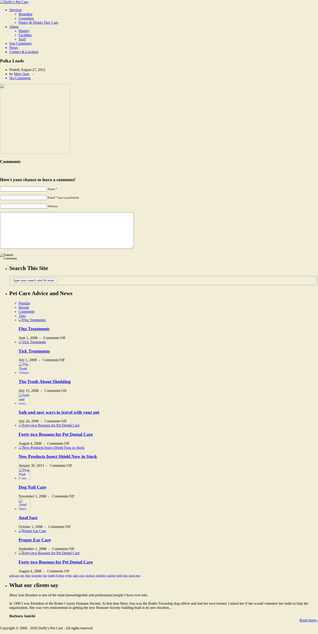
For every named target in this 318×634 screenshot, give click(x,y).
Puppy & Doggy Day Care (38, 22)
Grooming (26, 18)
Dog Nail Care (32, 487)
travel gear (134, 575)
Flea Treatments (34, 328)
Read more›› (309, 620)
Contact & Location (23, 52)
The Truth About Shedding (45, 381)
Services (15, 10)
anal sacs (14, 575)
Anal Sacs (28, 517)
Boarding (25, 14)
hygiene (60, 575)
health (51, 575)
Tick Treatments (34, 351)
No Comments (20, 78)
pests (82, 575)
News (13, 48)
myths (68, 575)
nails (75, 575)
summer (111, 575)
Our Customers (20, 43)
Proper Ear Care (35, 539)
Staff (22, 39)
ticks (125, 575)
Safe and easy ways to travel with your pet (59, 412)
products (90, 575)
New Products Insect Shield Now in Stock (58, 456)
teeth (119, 575)
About (14, 27)
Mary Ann (21, 74)
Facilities (25, 35)
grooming (36, 575)
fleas (27, 575)
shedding (101, 575)
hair (45, 575)
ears (22, 575)
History (24, 31)
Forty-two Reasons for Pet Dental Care (56, 434)
